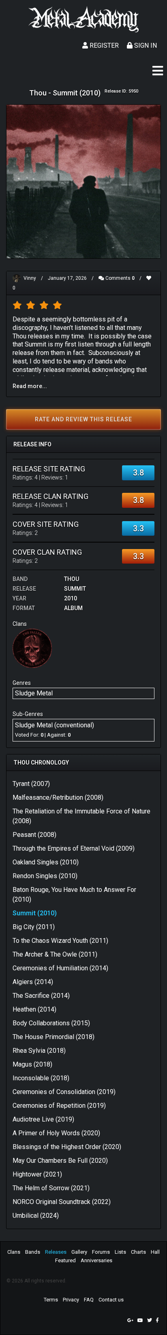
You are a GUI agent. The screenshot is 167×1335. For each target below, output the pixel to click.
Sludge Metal (34, 693)
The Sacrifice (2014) (41, 995)
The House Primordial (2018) (53, 1037)
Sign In (145, 45)
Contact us (111, 1300)
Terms (51, 1300)
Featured (65, 1260)
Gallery (79, 1252)
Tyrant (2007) (31, 784)
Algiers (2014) (33, 982)
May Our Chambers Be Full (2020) (60, 1160)
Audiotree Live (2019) (43, 1119)
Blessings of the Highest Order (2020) (67, 1147)
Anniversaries (96, 1260)
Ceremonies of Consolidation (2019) (64, 1092)
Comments (119, 278)
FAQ (89, 1300)
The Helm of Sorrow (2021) (51, 1188)
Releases (55, 1252)
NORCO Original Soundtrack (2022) (62, 1202)
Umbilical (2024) (36, 1215)
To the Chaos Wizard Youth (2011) (60, 940)
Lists (120, 1252)
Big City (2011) (34, 927)
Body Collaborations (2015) (51, 1023)
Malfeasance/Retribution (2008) (58, 797)
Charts (138, 1252)
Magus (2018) (32, 1064)
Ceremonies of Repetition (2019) (59, 1105)
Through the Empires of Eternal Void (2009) (74, 848)
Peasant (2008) (34, 835)
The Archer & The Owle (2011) (55, 954)
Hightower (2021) (37, 1174)
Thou (71, 579)
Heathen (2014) (34, 1009)
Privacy (71, 1300)
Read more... (30, 386)
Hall (155, 1252)
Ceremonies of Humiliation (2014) (60, 968)
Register (103, 45)
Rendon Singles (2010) (45, 876)
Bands (32, 1252)
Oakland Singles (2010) (46, 862)
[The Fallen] (32, 648)
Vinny (30, 278)
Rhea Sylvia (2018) (39, 1050)
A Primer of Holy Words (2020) (56, 1133)
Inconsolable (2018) (41, 1078)
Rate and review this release (83, 419)
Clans (13, 1252)
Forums (101, 1252)
